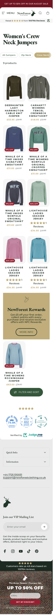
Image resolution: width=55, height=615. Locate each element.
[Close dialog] (49, 573)
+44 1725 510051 (12, 474)
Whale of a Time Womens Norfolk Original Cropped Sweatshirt (38, 163)
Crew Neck (43, 55)
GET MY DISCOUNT (25, 602)
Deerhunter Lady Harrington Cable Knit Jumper (14, 110)
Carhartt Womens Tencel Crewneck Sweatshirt (38, 110)
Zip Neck (26, 55)
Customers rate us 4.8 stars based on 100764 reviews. (26, 568)
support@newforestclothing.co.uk (24, 477)
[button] (38, 223)
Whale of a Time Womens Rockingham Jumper (14, 376)
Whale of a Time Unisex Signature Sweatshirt (14, 160)
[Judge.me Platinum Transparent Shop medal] (41, 421)
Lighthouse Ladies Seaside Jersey (38, 214)
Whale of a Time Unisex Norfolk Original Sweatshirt (14, 216)
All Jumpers (8, 55)
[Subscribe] (44, 527)
